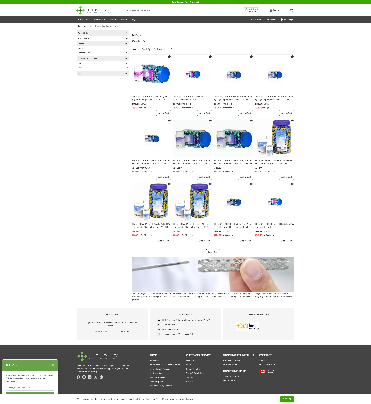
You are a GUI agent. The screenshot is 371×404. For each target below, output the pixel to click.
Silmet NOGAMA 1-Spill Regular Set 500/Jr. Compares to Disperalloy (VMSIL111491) (151, 225)
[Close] (52, 365)
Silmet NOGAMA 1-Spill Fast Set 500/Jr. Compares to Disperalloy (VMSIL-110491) (191, 225)
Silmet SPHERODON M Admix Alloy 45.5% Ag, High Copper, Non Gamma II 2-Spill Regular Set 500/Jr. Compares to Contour (151, 162)
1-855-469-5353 (169, 324)
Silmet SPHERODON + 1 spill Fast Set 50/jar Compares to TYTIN (274, 225)
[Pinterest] (101, 377)
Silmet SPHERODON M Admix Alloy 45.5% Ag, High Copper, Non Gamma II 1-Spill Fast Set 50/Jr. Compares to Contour (274, 98)
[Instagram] (84, 377)
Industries (98, 19)
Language (288, 19)
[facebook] (78, 377)
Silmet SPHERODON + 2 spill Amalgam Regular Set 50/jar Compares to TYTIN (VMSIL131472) (149, 98)
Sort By (146, 49)
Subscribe (125, 331)
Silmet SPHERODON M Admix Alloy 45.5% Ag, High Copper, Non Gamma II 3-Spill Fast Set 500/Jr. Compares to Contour (233, 98)
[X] (95, 377)
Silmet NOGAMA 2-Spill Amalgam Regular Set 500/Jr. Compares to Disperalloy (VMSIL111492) (274, 162)
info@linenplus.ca (170, 329)
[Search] (230, 10)
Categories (83, 19)
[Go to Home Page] (79, 26)
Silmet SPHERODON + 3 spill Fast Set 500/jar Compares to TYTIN (189, 98)
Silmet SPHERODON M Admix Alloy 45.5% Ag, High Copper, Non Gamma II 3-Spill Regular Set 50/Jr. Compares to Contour (233, 226)
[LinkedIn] (90, 377)
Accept (287, 399)
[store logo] (94, 10)
